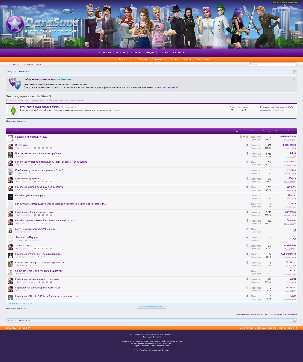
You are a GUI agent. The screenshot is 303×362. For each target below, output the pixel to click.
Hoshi (293, 270)
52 (50, 190)
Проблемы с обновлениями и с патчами (37, 279)
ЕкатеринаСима (22, 240)
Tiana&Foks (290, 161)
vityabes (19, 173)
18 (35, 181)
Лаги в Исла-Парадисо (27, 237)
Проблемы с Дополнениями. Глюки (34, 212)
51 (46, 190)
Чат (132, 59)
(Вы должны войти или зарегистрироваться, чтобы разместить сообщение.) (266, 314)
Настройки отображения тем (151, 307)
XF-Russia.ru (155, 337)
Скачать (179, 52)
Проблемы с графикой (27, 178)
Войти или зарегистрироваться (285, 2)
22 (51, 181)
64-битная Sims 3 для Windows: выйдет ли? (39, 271)
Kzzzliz (18, 198)
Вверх (291, 328)
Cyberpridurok (288, 254)
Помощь (187, 59)
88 (39, 215)
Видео (150, 52)
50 (42, 190)
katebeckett (21, 121)
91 (51, 215)
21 (47, 181)
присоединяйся (170, 87)
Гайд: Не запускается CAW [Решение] (285, 107)
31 (35, 148)
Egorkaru (291, 187)
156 (52, 156)
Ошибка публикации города (30, 195)
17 (38, 223)
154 (43, 156)
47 (43, 165)
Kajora (292, 178)
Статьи (164, 52)
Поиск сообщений (14, 64)
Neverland (290, 212)
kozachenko (289, 145)
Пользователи (158, 59)
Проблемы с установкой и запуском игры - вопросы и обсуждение (51, 162)
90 (47, 215)
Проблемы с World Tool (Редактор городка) (38, 254)
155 (47, 156)
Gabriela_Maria (288, 136)
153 (38, 156)
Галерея (135, 52)
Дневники (142, 59)
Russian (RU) (24, 328)
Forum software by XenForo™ (151, 334)
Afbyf (18, 148)
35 (51, 148)
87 (35, 215)
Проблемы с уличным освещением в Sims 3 (39, 170)
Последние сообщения (32, 64)
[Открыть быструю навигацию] (294, 71)
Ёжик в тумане (21, 265)
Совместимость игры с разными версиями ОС (40, 262)
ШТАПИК (19, 156)
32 (39, 148)
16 (34, 223)
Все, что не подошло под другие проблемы (38, 153)
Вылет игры (21, 145)
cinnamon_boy (265, 110)
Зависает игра (23, 245)
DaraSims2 (11, 328)
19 (39, 181)
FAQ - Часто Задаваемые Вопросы (40, 106)
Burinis (18, 274)
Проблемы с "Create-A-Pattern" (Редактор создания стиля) (46, 296)
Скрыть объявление (294, 79)
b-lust (293, 153)
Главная (105, 52)
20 (43, 181)
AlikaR (292, 279)
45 (35, 165)
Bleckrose (290, 262)
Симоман (19, 257)
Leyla (18, 299)
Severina (291, 220)
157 (57, 156)
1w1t (17, 207)
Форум (120, 52)
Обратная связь (203, 59)
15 (39, 282)
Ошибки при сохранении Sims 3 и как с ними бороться (44, 220)
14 (35, 282)
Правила (174, 59)
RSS (257, 108)
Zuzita (18, 140)
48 (47, 165)
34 (47, 148)
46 (39, 165)
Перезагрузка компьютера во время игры (37, 287)
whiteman (291, 287)
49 (51, 165)
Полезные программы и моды (31, 137)
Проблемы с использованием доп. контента (39, 187)
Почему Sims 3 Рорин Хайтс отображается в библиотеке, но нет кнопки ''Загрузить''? (61, 204)
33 (43, 148)
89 (43, 215)
